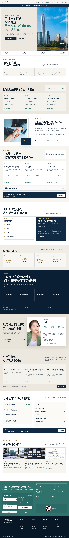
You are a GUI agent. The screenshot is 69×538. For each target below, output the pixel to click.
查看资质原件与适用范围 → (62, 77)
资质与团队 (47, 2)
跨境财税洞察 (34, 530)
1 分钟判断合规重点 (10, 38)
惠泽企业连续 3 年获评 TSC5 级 (54, 464)
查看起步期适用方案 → (7, 108)
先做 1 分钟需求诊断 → (41, 236)
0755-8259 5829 (55, 486)
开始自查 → (62, 430)
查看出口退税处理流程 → (50, 108)
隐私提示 (65, 536)
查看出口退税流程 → (28, 182)
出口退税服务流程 (23, 524)
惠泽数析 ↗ (45, 526)
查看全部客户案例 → (61, 386)
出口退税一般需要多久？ (50, 414)
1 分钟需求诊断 (64, 2)
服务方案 (37, 2)
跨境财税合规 (22, 521)
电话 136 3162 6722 (14, 42)
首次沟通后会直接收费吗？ (50, 425)
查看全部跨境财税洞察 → (61, 475)
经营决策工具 (34, 528)
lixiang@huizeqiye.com (57, 491)
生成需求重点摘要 (25, 507)
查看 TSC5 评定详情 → (49, 468)
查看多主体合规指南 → (28, 471)
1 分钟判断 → (63, 88)
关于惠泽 (57, 2)
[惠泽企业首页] (5, 2)
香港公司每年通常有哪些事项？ (50, 421)
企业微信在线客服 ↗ (58, 526)
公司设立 (21, 499)
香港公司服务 (22, 526)
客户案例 (42, 2)
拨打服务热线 (25, 512)
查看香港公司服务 (49, 182)
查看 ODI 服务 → (55, 182)
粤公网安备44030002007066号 (58, 536)
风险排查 (22, 502)
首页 (33, 2)
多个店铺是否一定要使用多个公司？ (50, 418)
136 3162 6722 (39, 486)
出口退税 (31, 499)
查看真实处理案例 (22, 38)
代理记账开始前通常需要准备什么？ (50, 408)
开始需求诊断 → (60, 195)
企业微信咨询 (7, 42)
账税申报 (26, 499)
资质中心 (33, 524)
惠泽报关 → (45, 530)
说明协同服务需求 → (62, 188)
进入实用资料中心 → (28, 404)
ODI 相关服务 (22, 528)
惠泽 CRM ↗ (45, 524)
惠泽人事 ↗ (45, 528)
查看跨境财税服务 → (7, 182)
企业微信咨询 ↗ (9, 512)
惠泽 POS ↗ (45, 521)
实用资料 (52, 2)
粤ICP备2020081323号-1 (48, 536)
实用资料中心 (34, 526)
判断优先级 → (63, 154)
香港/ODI (29, 502)
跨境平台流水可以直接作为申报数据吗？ (50, 411)
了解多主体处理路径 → (28, 108)
